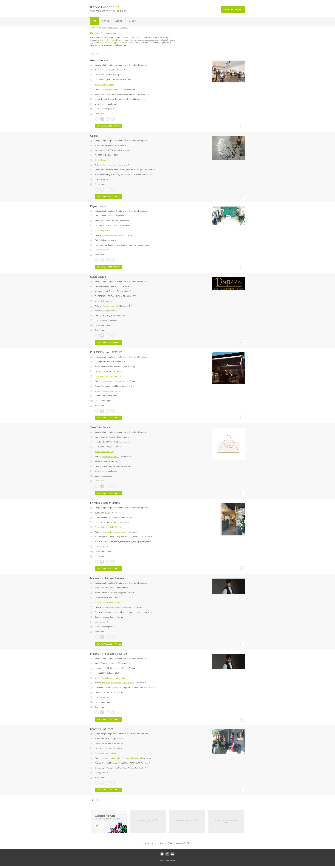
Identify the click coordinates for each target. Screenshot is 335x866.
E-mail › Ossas (100, 160)
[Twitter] (162, 854)
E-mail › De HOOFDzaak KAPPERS (108, 376)
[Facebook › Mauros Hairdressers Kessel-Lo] (102, 712)
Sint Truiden (107, 362)
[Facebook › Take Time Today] (102, 486)
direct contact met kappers (108, 43)
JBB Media (165, 860)
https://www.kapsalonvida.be (113, 235)
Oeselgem (113, 286)
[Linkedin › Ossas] (107, 190)
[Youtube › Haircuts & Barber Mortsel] (113, 562)
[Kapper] (94, 21)
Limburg (98, 362)
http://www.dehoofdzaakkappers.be (115, 381)
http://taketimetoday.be (110, 457)
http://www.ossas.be (109, 165)
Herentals (108, 70)
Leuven (111, 588)
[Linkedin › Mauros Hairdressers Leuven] (107, 637)
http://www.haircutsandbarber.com (114, 532)
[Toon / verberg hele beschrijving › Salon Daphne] (135, 310)
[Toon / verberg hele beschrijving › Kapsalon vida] (135, 240)
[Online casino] (110, 822)
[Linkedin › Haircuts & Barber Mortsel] (107, 562)
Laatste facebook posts (105, 109)
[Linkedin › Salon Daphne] (107, 335)
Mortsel (107, 512)
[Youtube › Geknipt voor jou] (113, 119)
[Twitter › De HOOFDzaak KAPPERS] (97, 411)
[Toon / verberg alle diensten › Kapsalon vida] (135, 245)
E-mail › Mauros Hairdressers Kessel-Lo (110, 678)
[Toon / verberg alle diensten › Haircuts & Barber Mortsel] (135, 542)
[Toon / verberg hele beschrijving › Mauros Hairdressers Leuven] (135, 612)
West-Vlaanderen (101, 286)
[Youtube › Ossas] (113, 190)
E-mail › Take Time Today (104, 452)
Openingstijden (101, 179)
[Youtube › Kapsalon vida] (113, 260)
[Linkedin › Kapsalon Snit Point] (107, 783)
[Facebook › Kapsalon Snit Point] (102, 783)
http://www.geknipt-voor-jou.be (113, 89)
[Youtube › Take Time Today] (113, 486)
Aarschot (112, 437)
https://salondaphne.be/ (111, 306)
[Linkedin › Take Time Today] (107, 486)
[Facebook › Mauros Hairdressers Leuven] (102, 637)
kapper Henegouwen (108, 40)
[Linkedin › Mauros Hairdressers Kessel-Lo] (107, 712)
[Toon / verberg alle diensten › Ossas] (135, 174)
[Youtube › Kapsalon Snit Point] (113, 783)
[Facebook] (167, 854)
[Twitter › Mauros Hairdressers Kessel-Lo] (97, 712)
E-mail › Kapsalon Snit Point (105, 753)
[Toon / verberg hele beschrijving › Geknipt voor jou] (135, 94)
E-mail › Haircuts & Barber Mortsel (108, 527)
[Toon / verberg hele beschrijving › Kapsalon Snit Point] (135, 763)
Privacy (172, 860)
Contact (132, 21)
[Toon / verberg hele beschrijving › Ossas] (135, 169)
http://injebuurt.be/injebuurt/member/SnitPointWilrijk (121, 758)
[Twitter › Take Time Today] (97, 486)
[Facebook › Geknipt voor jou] (102, 119)
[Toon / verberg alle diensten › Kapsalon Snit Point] (135, 768)
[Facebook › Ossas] (102, 190)
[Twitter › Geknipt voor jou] (97, 119)
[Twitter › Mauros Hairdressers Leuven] (97, 637)
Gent (111, 216)
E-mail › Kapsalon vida (103, 230)
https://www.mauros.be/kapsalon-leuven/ (117, 607)
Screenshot (131, 89)
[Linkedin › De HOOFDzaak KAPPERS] (107, 411)
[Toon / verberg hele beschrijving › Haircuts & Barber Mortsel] (135, 537)
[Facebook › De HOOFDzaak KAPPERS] (102, 411)
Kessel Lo (112, 663)
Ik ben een (233, 9)
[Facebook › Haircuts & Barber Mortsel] (102, 562)
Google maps (119, 70)
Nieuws (105, 21)
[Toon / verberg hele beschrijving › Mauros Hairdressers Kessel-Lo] (135, 687)
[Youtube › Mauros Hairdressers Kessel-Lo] (113, 712)
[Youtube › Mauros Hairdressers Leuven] (113, 637)
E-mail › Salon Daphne (103, 301)
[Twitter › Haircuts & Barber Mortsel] (97, 562)
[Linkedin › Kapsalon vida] (107, 260)
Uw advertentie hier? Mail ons (148, 821)
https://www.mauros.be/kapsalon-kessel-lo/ (118, 683)
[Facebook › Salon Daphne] (102, 335)
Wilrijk (107, 739)
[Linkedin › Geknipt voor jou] (107, 119)
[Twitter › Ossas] (97, 190)
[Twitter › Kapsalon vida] (97, 260)
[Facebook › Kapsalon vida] (102, 260)
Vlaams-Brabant (101, 437)
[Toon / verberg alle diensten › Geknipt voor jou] (135, 99)
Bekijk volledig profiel (108, 126)
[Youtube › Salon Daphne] (113, 335)
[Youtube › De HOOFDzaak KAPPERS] (113, 411)
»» (112, 54)
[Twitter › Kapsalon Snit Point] (97, 783)
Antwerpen (99, 70)
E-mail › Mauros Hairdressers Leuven (109, 603)
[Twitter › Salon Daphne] (97, 335)
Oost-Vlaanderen (101, 216)
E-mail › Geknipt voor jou (104, 85)
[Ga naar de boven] (242, 126)
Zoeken (118, 21)
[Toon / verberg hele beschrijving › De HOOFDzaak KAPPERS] (135, 386)
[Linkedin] (172, 854)
